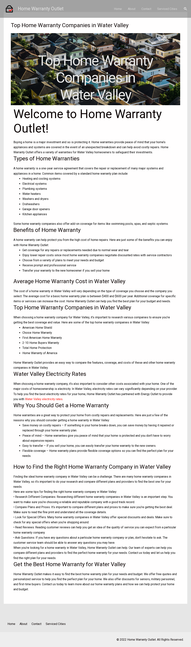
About (131, 9)
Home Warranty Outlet (40, 8)
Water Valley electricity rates (43, 399)
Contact (146, 9)
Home (118, 9)
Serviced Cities (167, 9)
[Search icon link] (185, 9)
